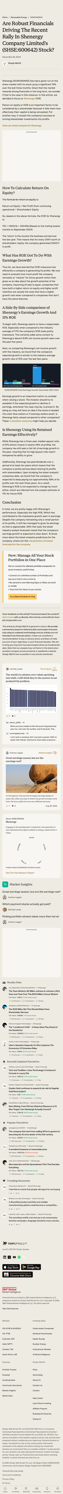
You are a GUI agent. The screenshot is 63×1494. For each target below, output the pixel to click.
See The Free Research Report (20, 873)
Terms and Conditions (11, 1475)
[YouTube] (14, 1257)
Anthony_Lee (13, 1067)
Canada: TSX (7, 1349)
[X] (9, 1257)
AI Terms (6, 1483)
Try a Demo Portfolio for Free (22, 596)
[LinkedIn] (4, 1257)
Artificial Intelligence (41, 1354)
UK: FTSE (6, 1333)
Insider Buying (39, 1339)
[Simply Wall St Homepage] (14, 1243)
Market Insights (9, 1390)
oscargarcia (13, 1128)
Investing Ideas (8, 1380)
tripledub (12, 1006)
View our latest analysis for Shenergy (21, 125)
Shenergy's (30, 98)
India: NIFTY (7, 1344)
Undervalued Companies (43, 1328)
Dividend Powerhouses (42, 1333)
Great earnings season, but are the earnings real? (31, 891)
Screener (6, 1375)
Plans (35, 1370)
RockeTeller (13, 1103)
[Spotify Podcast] (19, 1257)
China (4, 17)
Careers (36, 1390)
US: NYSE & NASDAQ (11, 1328)
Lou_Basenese (14, 988)
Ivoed (11, 1042)
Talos (11, 1024)
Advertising (38, 1375)
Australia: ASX (8, 1339)
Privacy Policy (8, 1479)
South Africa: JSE (9, 1354)
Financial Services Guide (12, 1471)
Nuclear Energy (39, 1344)
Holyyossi (12, 1186)
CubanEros (13, 1146)
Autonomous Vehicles (42, 1349)
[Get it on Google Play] (31, 1267)
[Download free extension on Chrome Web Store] (17, 1275)
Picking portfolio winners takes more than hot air (30, 916)
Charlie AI (37, 1419)
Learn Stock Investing (42, 1403)
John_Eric (12, 1161)
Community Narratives (12, 1385)
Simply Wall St (14, 63)
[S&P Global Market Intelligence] (11, 1290)
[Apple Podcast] (24, 1257)
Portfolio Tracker (9, 1370)
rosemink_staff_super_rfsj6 (19, 1214)
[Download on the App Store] (11, 1267)
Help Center (38, 1398)
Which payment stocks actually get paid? (26, 904)
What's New (7, 1396)
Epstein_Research (15, 1085)
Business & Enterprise (42, 1414)
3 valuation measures (20, 421)
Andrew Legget (15, 897)
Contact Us (37, 1385)
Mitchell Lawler (14, 910)
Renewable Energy (19, 17)
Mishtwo (12, 1198)
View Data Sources (10, 1308)
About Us (37, 1380)
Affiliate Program (40, 1409)
